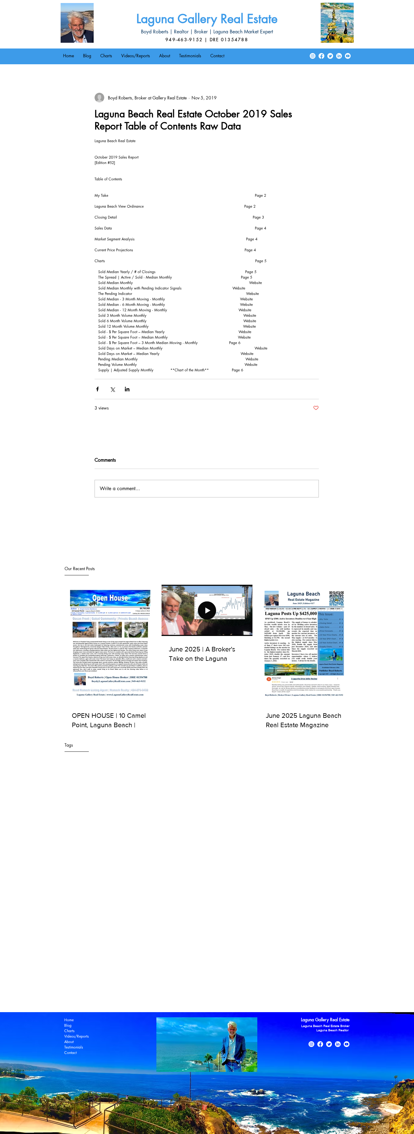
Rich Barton (275, 988)
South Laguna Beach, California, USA (96, 997)
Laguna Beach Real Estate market (230, 970)
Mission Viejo (103, 988)
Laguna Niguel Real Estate (186, 979)
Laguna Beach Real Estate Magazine (244, 962)
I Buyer (149, 944)
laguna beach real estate (245, 997)
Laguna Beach (172, 944)
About (69, 1041)
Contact (70, 1052)
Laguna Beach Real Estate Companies (96, 962)
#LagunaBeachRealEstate (159, 926)
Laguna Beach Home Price (256, 944)
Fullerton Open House (81, 944)
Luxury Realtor (74, 988)
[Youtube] (348, 56)
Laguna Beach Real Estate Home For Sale (170, 962)
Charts (69, 1030)
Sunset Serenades (149, 997)
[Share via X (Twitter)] (112, 389)
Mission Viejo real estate (142, 988)
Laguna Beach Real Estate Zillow (168, 970)
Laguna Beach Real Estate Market (311, 962)
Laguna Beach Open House (86, 953)
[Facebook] (321, 56)
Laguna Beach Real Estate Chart (256, 953)
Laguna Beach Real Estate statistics (295, 970)
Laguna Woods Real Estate (238, 979)
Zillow (214, 997)
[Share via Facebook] (97, 389)
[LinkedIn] (339, 56)
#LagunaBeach (75, 926)
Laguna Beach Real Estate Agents (194, 953)
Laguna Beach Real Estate (138, 953)
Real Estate (251, 988)
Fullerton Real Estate (122, 944)
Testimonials (73, 1047)
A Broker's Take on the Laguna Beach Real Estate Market (113, 935)
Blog (68, 1025)
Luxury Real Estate (320, 979)
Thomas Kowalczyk (187, 997)
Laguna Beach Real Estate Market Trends (98, 970)
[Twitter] (330, 56)
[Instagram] (313, 56)
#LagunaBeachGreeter (112, 926)
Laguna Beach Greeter (209, 944)
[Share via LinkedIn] (127, 389)
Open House (226, 988)
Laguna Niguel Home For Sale (132, 979)
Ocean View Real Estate (190, 988)
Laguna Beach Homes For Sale (311, 944)
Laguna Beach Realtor (81, 979)
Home (69, 1019)
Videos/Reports (76, 1036)
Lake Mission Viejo (283, 979)
